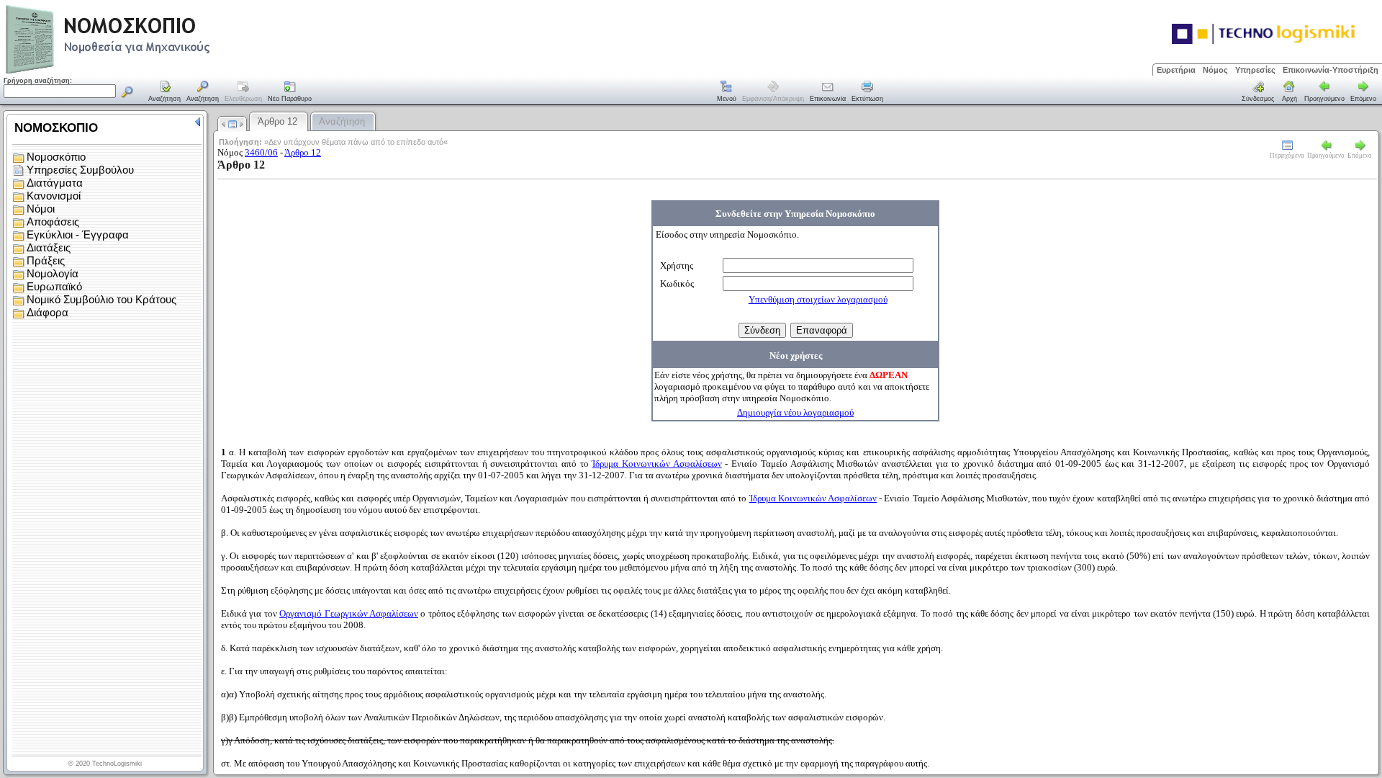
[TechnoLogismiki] (164, 72)
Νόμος (1215, 70)
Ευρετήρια (1176, 70)
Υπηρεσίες (1255, 70)
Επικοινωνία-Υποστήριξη (1330, 70)
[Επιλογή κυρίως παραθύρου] (164, 92)
